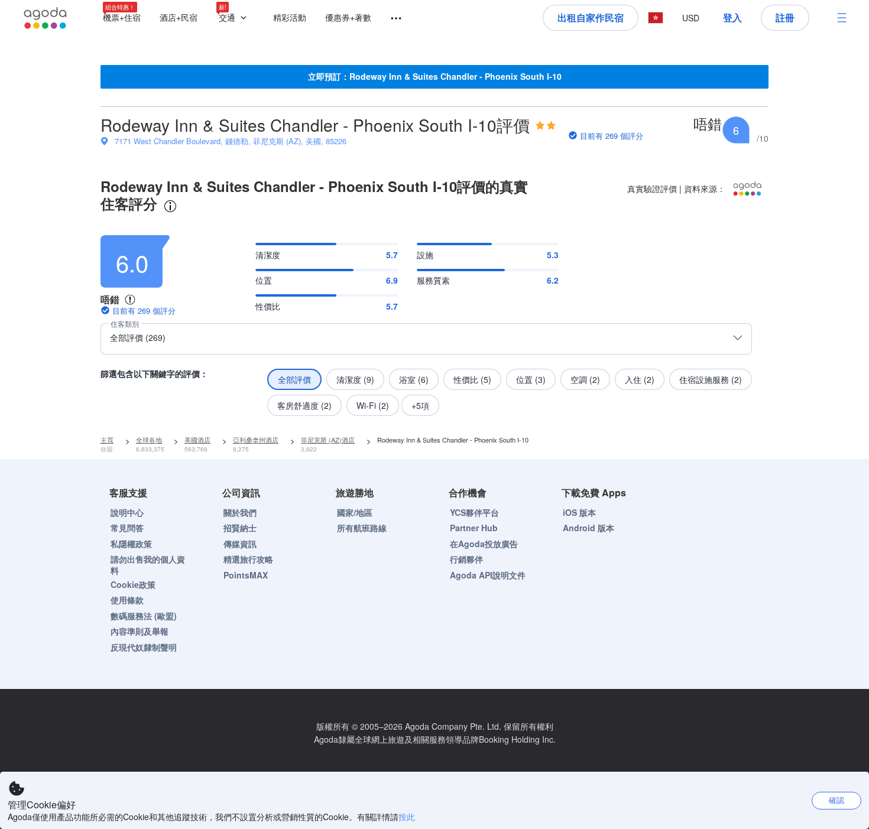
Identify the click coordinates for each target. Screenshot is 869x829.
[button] (235, 18)
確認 (836, 799)
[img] (546, 125)
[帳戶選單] (842, 18)
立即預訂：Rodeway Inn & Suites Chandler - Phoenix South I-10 (435, 76)
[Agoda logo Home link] (45, 18)
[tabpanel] (434, 322)
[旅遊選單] (391, 18)
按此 (406, 817)
